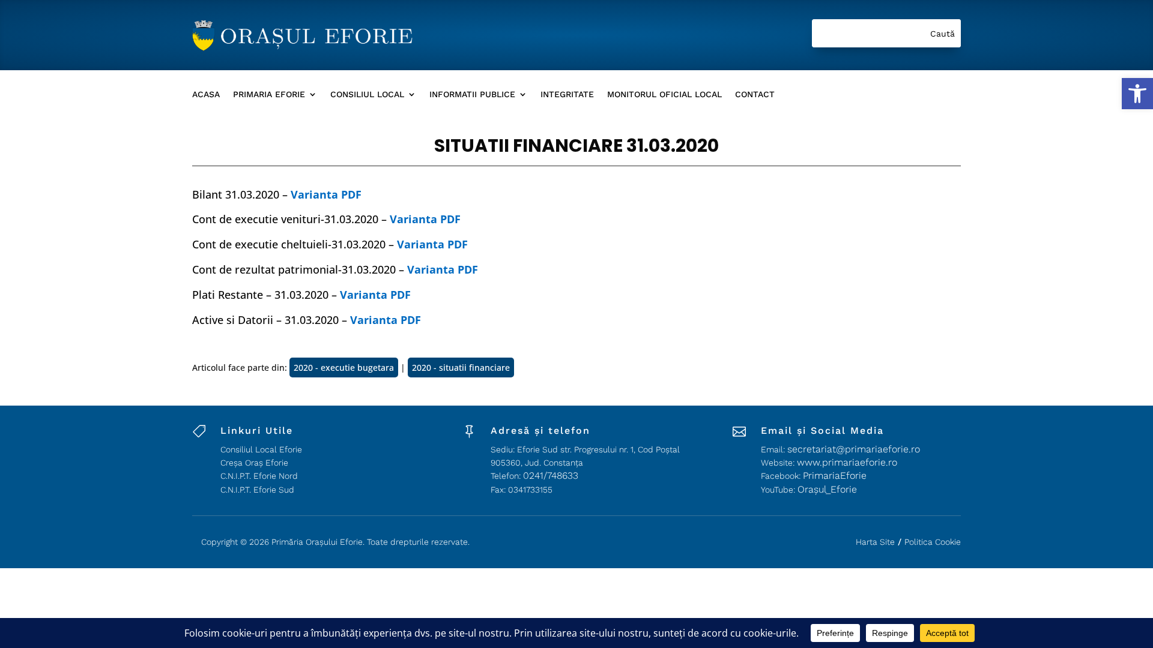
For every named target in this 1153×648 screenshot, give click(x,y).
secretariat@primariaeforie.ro (853, 449)
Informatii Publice (472, 94)
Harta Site (875, 542)
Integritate (567, 94)
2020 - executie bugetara (344, 367)
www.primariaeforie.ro (847, 462)
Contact (755, 94)
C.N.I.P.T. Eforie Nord (259, 476)
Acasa (206, 94)
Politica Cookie (932, 542)
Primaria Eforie (269, 94)
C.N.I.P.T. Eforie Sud (257, 489)
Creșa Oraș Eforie (254, 462)
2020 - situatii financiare (461, 367)
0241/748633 (550, 475)
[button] (1137, 93)
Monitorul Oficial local (664, 94)
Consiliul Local (367, 94)
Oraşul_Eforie (827, 489)
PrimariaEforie (835, 475)
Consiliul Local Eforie (261, 449)
